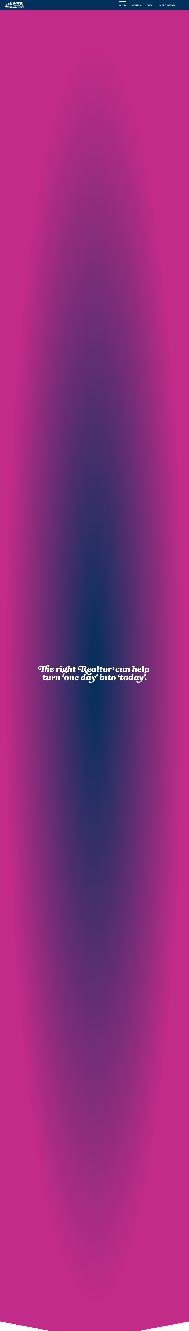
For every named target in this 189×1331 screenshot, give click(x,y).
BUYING (122, 5)
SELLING (136, 5)
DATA (149, 5)
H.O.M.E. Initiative (167, 5)
